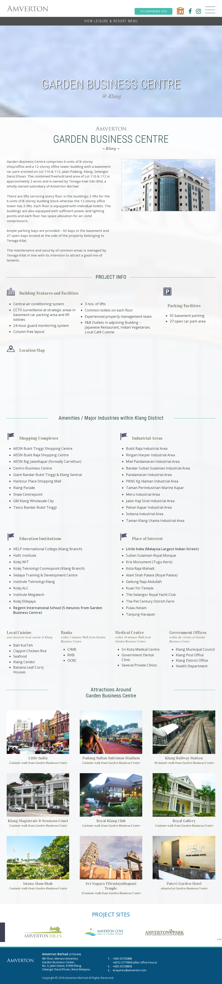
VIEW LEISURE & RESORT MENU (111, 21)
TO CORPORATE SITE (153, 11)
